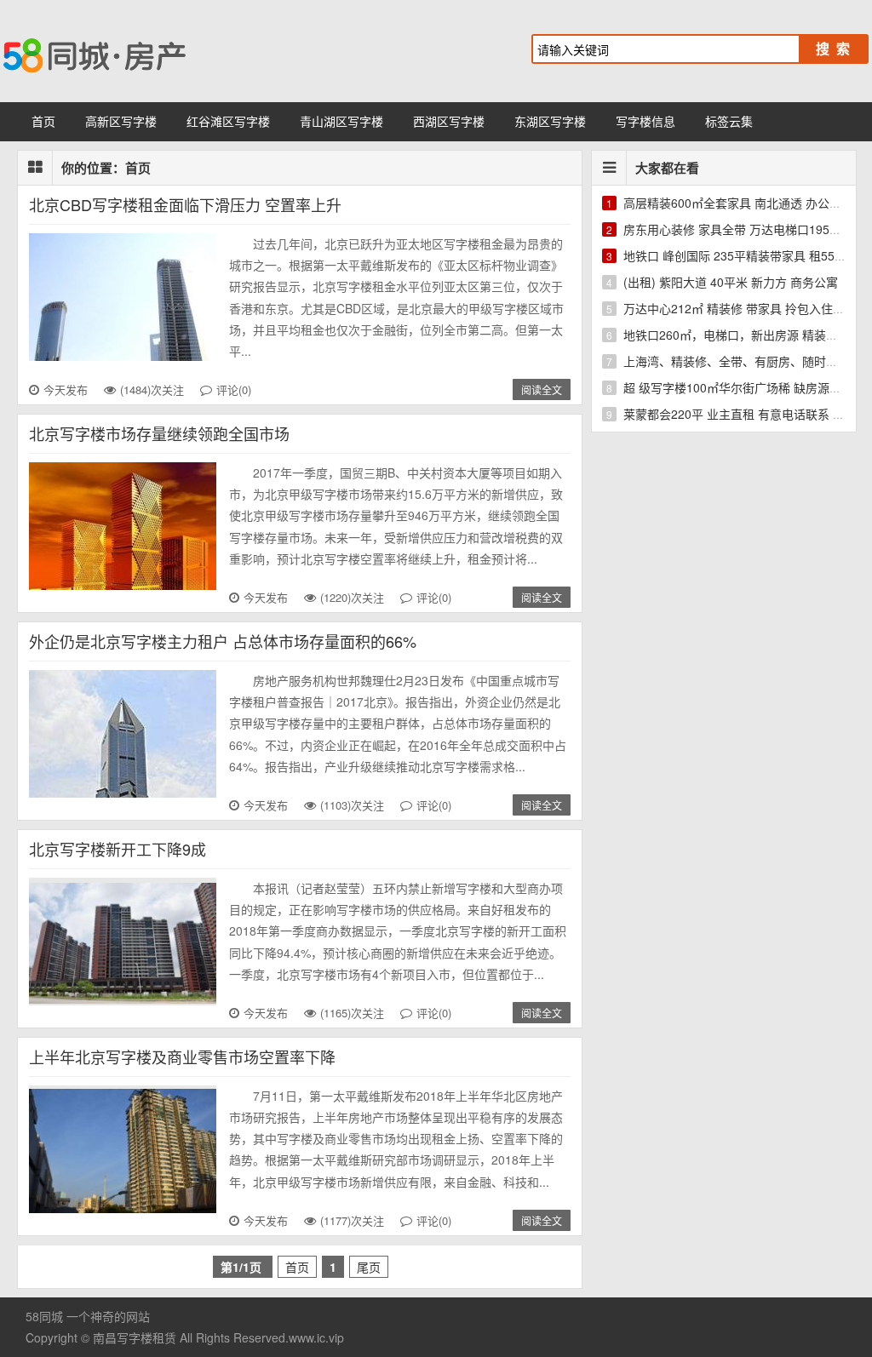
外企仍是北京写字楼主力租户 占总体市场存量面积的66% (222, 641)
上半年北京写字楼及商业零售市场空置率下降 (182, 1056)
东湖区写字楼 (550, 120)
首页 (43, 120)
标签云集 (729, 120)
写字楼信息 (645, 120)
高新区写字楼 (121, 120)
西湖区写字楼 (449, 120)
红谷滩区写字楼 (228, 120)
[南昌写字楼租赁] (170, 51)
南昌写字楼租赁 (134, 1337)
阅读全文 (541, 389)
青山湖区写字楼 (341, 120)
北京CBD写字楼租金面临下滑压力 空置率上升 (185, 204)
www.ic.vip (316, 1337)
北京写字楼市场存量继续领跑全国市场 (159, 433)
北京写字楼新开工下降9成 (117, 849)
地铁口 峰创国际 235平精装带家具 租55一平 (740, 255)
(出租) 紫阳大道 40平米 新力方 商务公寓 (730, 281)
